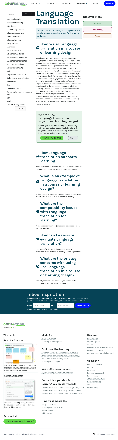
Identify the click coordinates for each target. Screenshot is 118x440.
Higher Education (49, 339)
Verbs (97, 36)
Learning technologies (51, 361)
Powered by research (95, 373)
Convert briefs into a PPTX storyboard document (62, 393)
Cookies (90, 384)
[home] (16, 3)
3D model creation (14, 19)
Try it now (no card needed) (20, 421)
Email (53, 305)
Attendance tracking (15, 68)
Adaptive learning (14, 40)
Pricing (95, 3)
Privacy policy (93, 376)
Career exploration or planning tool (19, 93)
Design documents (50, 404)
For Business (67, 3)
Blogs (9, 85)
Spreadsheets (47, 410)
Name (29, 305)
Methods (97, 23)
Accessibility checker (15, 29)
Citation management (16, 104)
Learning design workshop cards (101, 353)
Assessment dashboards (17, 61)
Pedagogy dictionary (95, 350)
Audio (9, 71)
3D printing (11, 26)
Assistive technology (15, 64)
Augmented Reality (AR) (16, 74)
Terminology (97, 30)
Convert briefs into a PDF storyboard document (61, 390)
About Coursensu (94, 364)
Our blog (91, 344)
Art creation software (15, 54)
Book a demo (92, 339)
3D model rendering (15, 22)
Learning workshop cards (52, 407)
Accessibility (92, 387)
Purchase (91, 370)
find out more (51, 309)
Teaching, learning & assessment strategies (60, 353)
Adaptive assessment (15, 33)
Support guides (93, 341)
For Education (52, 3)
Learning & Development (52, 341)
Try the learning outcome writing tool (57, 373)
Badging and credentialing (18, 78)
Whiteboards (47, 413)
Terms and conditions (96, 379)
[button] (36, 3)
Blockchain (11, 81)
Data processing (94, 382)
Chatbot (10, 101)
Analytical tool (12, 43)
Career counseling (14, 88)
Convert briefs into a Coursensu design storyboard (63, 387)
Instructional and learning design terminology (61, 356)
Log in (72, 138)
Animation (11, 47)
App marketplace (14, 50)
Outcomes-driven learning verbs (55, 358)
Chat (8, 98)
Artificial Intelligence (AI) (17, 57)
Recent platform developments (100, 347)
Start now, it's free (51, 138)
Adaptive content (14, 36)
